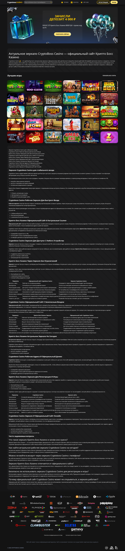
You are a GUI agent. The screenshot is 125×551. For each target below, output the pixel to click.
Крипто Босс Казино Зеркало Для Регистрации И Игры (24, 165)
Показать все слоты (109, 75)
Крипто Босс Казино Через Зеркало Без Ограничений (24, 157)
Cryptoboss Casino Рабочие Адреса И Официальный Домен (25, 163)
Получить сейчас (62, 34)
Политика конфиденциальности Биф (53, 535)
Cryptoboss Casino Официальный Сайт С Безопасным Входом (26, 159)
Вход (114, 2)
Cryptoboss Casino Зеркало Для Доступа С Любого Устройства (26, 155)
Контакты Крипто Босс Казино (73, 535)
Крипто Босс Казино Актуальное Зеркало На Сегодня (24, 161)
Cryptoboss (14, 2)
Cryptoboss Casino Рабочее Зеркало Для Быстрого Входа (25, 152)
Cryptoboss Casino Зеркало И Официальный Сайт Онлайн (25, 167)
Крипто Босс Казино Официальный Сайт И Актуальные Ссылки (26, 153)
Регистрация (103, 2)
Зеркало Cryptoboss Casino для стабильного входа (23, 150)
